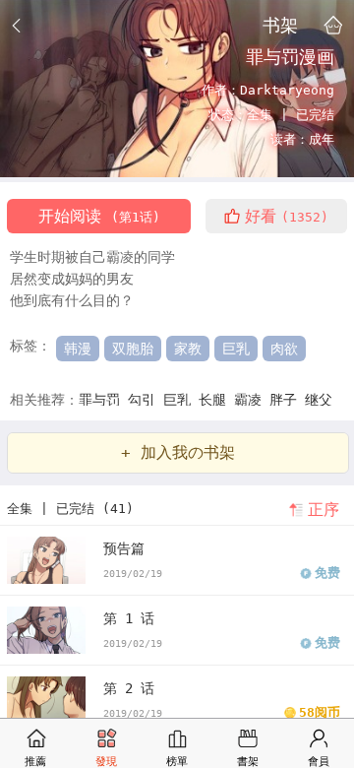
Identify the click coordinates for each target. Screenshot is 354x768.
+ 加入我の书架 (178, 452)
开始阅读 (99, 216)
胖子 (287, 400)
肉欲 (284, 348)
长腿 (216, 400)
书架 (280, 24)
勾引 (145, 400)
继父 (318, 400)
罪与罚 (103, 400)
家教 (188, 348)
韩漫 (77, 348)
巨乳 (236, 348)
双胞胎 (132, 348)
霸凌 (251, 400)
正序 (323, 509)
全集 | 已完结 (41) (70, 508)
